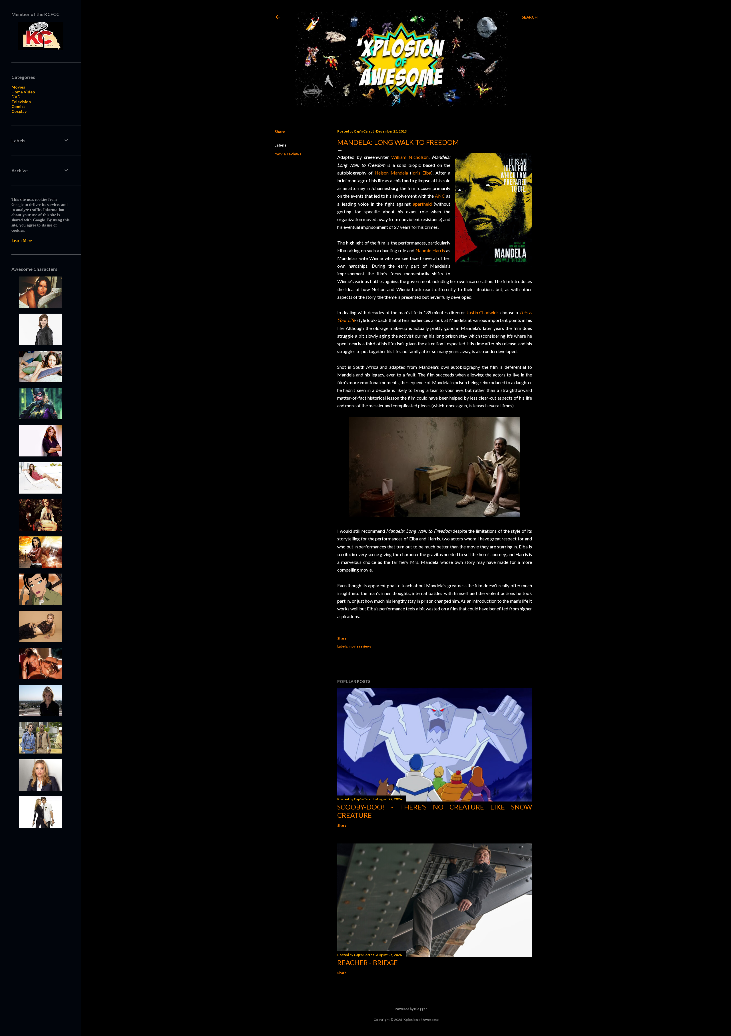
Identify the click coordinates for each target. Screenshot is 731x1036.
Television (21, 101)
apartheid (422, 204)
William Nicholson (410, 157)
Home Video (23, 91)
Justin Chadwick (483, 312)
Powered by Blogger (411, 1009)
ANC (440, 196)
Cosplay (19, 111)
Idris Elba (421, 172)
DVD (16, 96)
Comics (18, 106)
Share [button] (279, 131)
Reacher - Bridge (367, 962)
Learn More (21, 241)
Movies (18, 87)
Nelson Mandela (391, 172)
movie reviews (287, 153)
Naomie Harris (430, 250)
